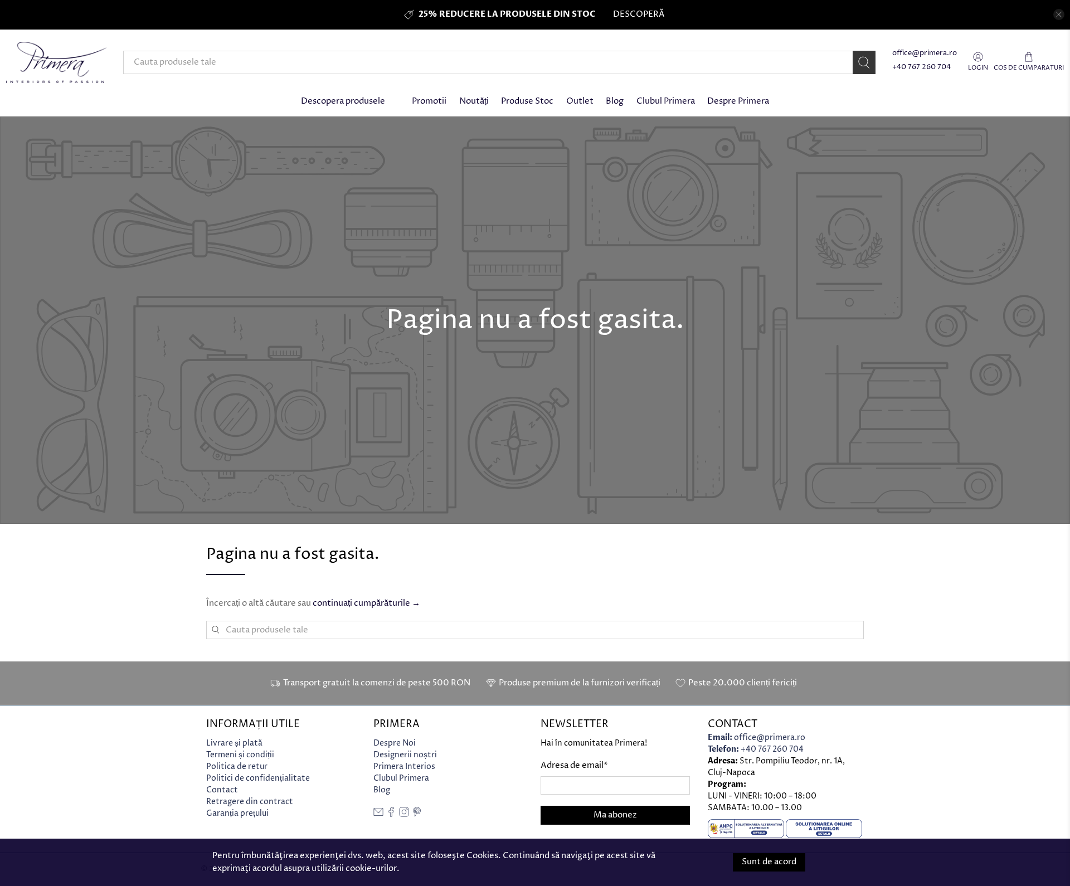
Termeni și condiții (240, 754)
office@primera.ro (924, 53)
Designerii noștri (405, 754)
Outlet (580, 101)
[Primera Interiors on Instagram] (404, 814)
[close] (1058, 14)
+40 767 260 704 (921, 67)
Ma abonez (615, 815)
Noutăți (474, 101)
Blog (615, 101)
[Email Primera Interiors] (378, 814)
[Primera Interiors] (56, 62)
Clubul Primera (665, 101)
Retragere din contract (249, 801)
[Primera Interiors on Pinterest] (417, 814)
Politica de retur (237, 766)
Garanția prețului (237, 813)
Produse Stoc (527, 101)
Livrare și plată (234, 743)
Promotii (429, 101)
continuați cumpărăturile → (366, 603)
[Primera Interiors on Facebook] (391, 814)
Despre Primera (738, 101)
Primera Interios (404, 766)
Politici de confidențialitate (258, 778)
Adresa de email (574, 765)
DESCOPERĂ (638, 14)
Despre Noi (394, 743)
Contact (222, 790)
